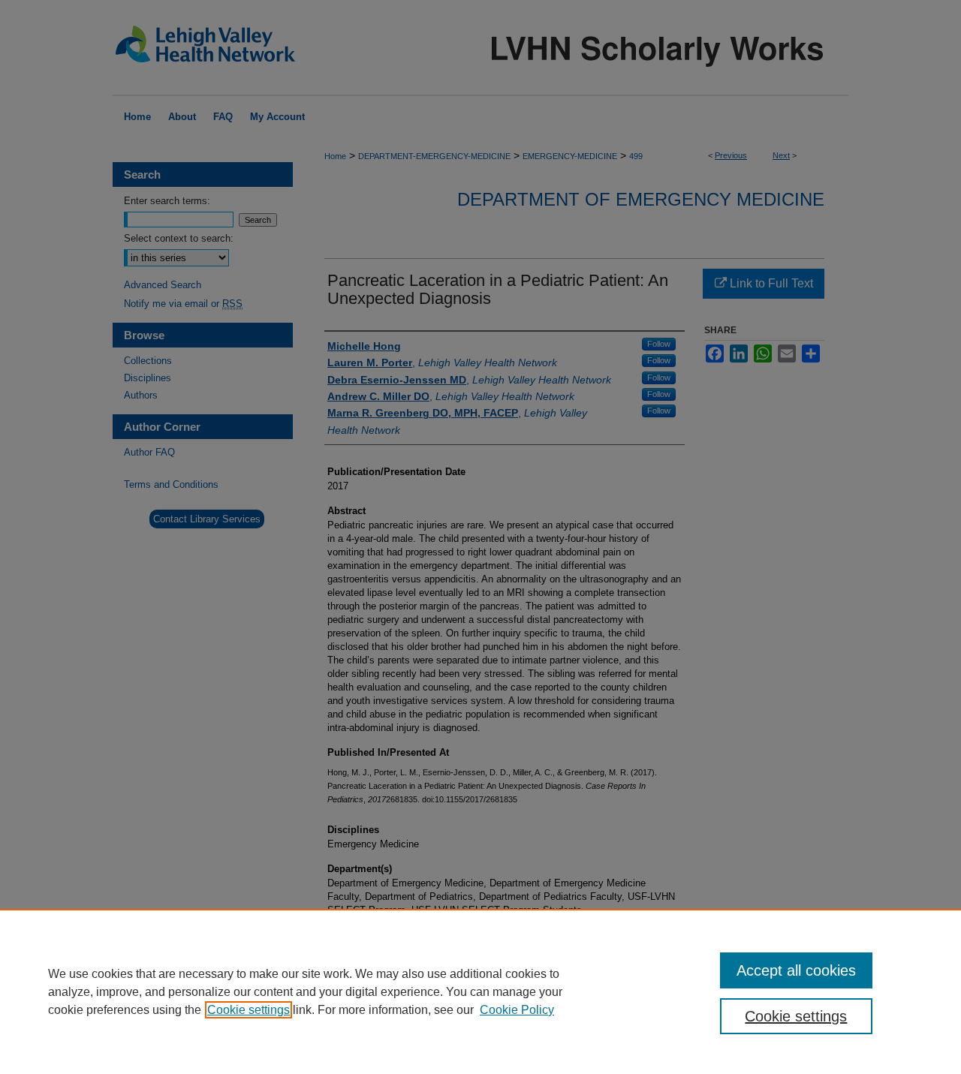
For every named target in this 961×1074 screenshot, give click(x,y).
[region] (480, 991)
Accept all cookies (796, 970)
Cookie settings (248, 1009)
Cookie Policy (517, 1009)
